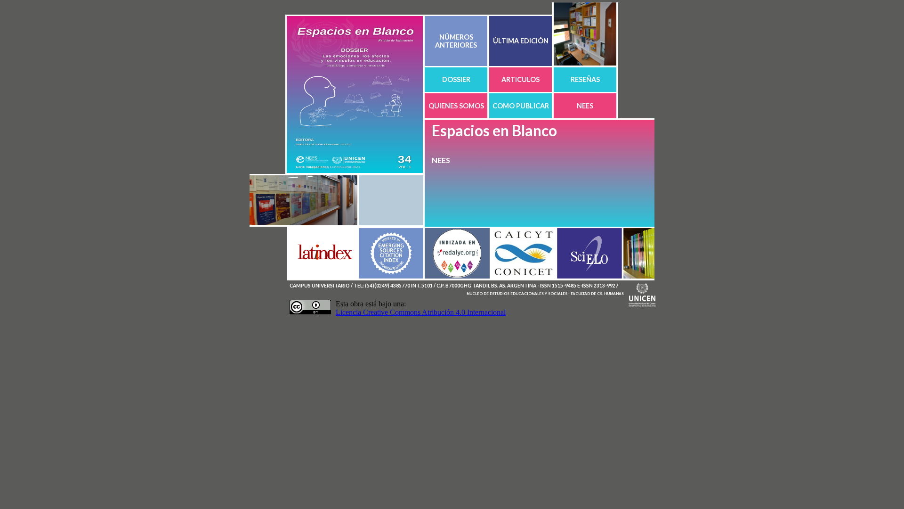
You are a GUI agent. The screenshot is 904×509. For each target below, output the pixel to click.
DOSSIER (456, 79)
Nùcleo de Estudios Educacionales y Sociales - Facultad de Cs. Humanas (545, 293)
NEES (585, 106)
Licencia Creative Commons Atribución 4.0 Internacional (421, 312)
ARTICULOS (520, 79)
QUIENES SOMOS (456, 106)
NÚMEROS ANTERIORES (456, 41)
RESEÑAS (585, 79)
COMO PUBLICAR (520, 106)
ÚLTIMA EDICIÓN (521, 41)
